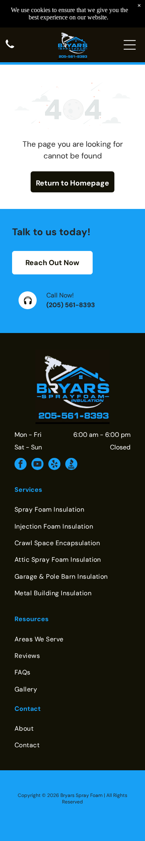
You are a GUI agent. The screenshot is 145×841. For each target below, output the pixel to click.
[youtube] (37, 465)
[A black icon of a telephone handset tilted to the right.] (10, 48)
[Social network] (71, 465)
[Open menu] (130, 45)
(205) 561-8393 (70, 305)
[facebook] (20, 465)
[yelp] (54, 465)
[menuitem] (72, 509)
